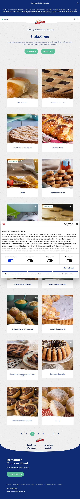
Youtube (48, 448)
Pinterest (31, 448)
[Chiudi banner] (77, 224)
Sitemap (60, 484)
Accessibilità (39, 484)
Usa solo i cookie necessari (14, 274)
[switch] (30, 260)
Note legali (16, 484)
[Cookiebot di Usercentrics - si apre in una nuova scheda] (65, 224)
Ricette (29, 29)
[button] (31, 51)
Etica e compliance (50, 484)
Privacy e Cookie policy (27, 484)
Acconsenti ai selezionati (40, 274)
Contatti (9, 484)
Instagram (48, 445)
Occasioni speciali (39, 29)
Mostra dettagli (69, 268)
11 (53, 434)
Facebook (31, 445)
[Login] (75, 19)
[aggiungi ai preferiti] (35, 71)
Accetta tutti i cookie (65, 274)
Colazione (49, 29)
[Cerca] (78, 19)
